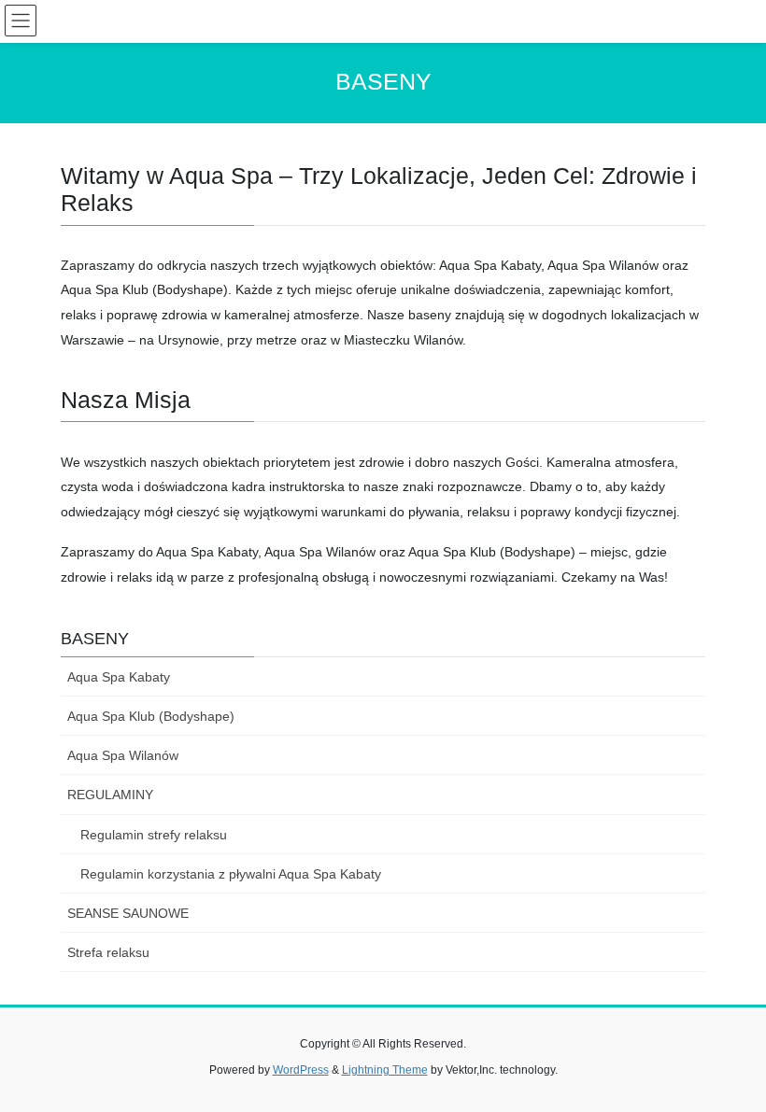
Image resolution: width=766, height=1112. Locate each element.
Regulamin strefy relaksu (153, 834)
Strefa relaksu (108, 952)
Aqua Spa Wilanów (122, 755)
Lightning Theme (385, 1070)
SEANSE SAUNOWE (128, 913)
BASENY (95, 638)
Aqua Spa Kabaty (118, 676)
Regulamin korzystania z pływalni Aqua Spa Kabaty (230, 873)
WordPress (301, 1070)
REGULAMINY (110, 794)
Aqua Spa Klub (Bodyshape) (150, 716)
